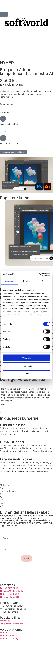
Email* (3, 545)
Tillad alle (26, 358)
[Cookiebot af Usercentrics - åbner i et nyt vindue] (39, 274)
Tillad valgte (26, 366)
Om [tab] (43, 281)
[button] (26, 408)
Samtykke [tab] (9, 281)
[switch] (46, 331)
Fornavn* (4, 533)
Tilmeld (26, 558)
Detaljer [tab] (26, 281)
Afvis (26, 374)
